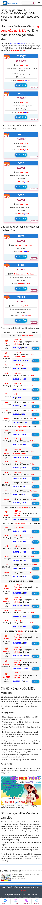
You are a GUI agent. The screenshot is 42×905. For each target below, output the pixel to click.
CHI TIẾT (33, 87)
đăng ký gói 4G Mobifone (25, 328)
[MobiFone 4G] (11, 2)
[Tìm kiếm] (34, 3)
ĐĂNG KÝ (20, 85)
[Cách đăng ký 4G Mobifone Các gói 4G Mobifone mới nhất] (6, 877)
